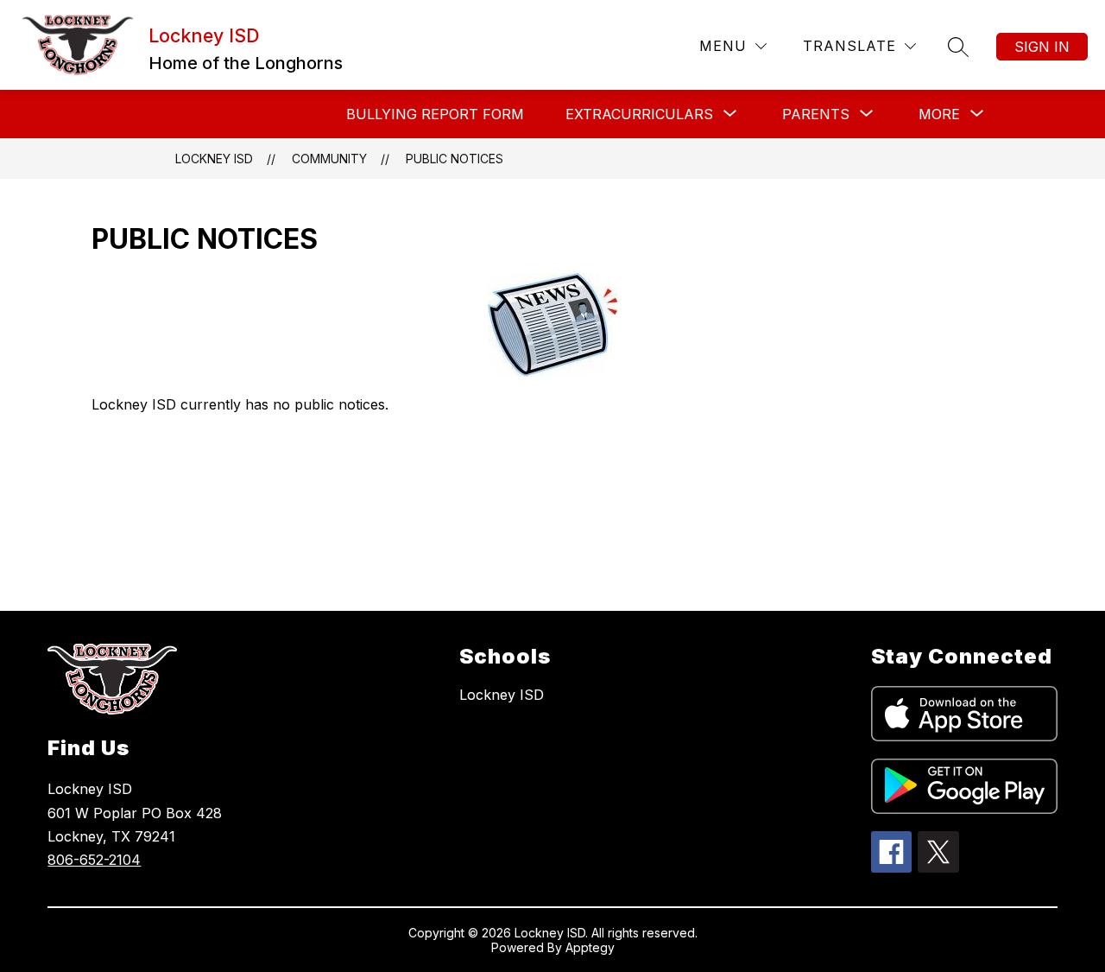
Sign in (1042, 46)
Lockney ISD (214, 158)
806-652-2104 (94, 859)
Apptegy (590, 947)
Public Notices (454, 158)
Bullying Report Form (435, 114)
